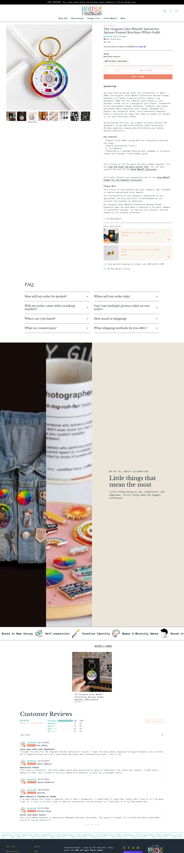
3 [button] (92, 824)
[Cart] (176, 11)
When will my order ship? (112, 296)
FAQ (36, 851)
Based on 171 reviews (31, 722)
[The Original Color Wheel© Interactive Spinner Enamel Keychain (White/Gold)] (92, 672)
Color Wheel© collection (144, 169)
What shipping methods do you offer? (120, 328)
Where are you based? (40, 318)
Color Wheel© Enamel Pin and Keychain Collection (137, 178)
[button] (94, 18)
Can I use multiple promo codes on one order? (122, 307)
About (37, 846)
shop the (128, 166)
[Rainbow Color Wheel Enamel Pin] (111, 235)
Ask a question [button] (155, 721)
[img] (32, 742)
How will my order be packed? (46, 296)
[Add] (168, 239)
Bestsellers (12, 851)
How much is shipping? (110, 318)
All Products (110, 25)
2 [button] (89, 824)
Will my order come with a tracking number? (50, 307)
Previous (6, 67)
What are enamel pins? (41, 328)
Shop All (10, 846)
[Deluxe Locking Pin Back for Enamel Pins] (111, 252)
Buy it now (138, 76)
